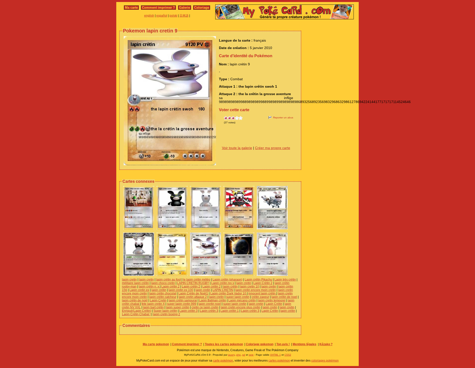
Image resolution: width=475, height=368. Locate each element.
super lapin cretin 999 (181, 304)
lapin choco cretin (163, 283)
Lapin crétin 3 (188, 311)
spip (251, 354)
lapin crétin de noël (135, 300)
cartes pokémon (279, 360)
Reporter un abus (283, 117)
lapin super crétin (177, 307)
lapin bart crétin (153, 307)
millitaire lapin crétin (135, 283)
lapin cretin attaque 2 (193, 297)
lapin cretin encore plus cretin (240, 307)
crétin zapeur (260, 297)
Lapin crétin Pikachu (258, 279)
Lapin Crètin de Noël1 (193, 293)
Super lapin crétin (165, 311)
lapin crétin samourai (183, 300)
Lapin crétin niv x (222, 283)
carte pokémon (223, 360)
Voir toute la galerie (237, 148)
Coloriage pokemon (259, 344)
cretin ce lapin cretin (204, 307)
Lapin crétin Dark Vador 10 (228, 293)
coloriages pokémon (325, 360)
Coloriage (201, 7)
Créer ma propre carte (272, 148)
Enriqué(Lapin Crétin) (136, 311)
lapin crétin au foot (168, 279)
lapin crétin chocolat (162, 293)
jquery (231, 354)
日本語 (184, 15)
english (149, 15)
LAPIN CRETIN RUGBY (193, 283)
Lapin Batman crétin (212, 300)
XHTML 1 (275, 354)
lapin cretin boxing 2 (166, 314)
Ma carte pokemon (156, 344)
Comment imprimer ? (158, 7)
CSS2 (288, 354)
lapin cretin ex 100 (180, 290)
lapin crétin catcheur (162, 297)
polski (173, 15)
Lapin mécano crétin (242, 300)
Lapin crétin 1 (229, 311)
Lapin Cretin (158, 300)
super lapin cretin (237, 297)
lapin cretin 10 (249, 286)
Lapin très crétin (285, 279)
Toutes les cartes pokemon (224, 344)
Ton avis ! (283, 344)
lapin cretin (129, 279)
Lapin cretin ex (139, 290)
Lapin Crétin (274, 304)
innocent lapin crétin (262, 293)
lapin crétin (230, 286)
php (238, 354)
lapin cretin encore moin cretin (255, 290)
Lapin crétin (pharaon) (227, 279)
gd (243, 354)
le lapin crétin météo (196, 279)
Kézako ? (325, 344)
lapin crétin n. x (149, 286)
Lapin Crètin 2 (262, 283)
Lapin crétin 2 (170, 286)
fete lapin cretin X (153, 304)
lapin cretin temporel (271, 300)
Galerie (184, 7)
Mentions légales (304, 344)
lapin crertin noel (209, 304)
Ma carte (131, 7)
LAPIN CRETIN (223, 290)
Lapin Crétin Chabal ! (136, 314)
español (161, 15)
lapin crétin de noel (284, 297)
